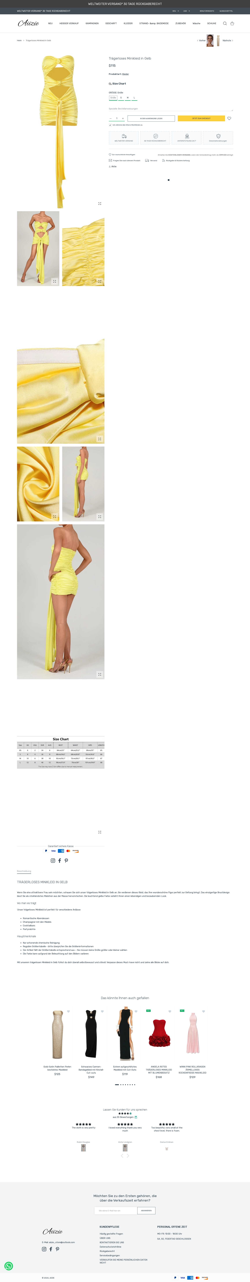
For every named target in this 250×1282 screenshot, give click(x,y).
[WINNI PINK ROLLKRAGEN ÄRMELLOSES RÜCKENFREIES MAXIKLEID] (192, 1034)
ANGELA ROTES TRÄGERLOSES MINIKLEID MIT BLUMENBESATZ (159, 1069)
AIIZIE (52, 1278)
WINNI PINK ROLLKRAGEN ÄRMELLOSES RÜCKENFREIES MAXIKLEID (192, 1069)
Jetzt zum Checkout (201, 118)
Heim (19, 40)
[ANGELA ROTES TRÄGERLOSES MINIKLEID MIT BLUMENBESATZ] (158, 1034)
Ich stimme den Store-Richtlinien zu (128, 125)
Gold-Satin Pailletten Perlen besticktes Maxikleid (57, 1068)
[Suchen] (225, 23)
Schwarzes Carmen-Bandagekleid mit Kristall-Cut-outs (91, 1069)
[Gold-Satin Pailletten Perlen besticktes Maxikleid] (57, 1034)
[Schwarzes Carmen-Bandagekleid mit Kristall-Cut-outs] (91, 1034)
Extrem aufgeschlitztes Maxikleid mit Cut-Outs (125, 1068)
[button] (117, 1084)
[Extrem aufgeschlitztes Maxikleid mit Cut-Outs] (125, 1034)
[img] (125, 1113)
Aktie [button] (113, 166)
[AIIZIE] (28, 23)
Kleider (125, 74)
